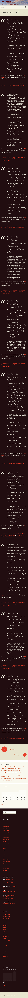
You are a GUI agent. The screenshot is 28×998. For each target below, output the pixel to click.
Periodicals (5, 855)
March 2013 (5, 943)
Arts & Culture (6, 826)
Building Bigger (6, 837)
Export (4, 841)
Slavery (4, 866)
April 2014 (5, 932)
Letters (4, 850)
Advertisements (6, 821)
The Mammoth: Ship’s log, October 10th (9, 891)
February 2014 (6, 936)
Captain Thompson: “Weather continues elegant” (11, 770)
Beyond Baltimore (7, 835)
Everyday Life (6, 839)
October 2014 (6, 918)
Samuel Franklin (12, 85)
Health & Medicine (7, 843)
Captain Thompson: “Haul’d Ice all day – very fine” (11, 772)
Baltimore (5, 828)
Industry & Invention (7, 846)
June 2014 (5, 927)
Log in (4, 954)
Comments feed (6, 958)
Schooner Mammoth (20, 85)
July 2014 (5, 925)
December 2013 (6, 940)
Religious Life (6, 859)
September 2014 (6, 920)
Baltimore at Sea (16, 83)
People (4, 852)
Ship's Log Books (6, 861)
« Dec (2, 804)
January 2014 (5, 938)
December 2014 (6, 914)
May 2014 (5, 929)
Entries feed (5, 956)
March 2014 (5, 934)
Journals (5, 848)
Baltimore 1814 (6, 830)
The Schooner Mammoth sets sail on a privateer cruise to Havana (9, 903)
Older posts (9, 749)
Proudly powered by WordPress (8, 995)
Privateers (22, 83)
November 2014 (6, 916)
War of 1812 (5, 870)
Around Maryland (6, 824)
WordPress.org (6, 961)
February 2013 (6, 945)
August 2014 (5, 923)
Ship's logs (3, 85)
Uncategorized (6, 868)
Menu (2, 7)
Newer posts (20, 755)
